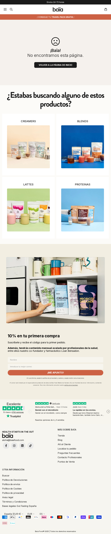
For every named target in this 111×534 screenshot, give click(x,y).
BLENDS (82, 121)
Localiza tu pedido (67, 448)
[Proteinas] (82, 210)
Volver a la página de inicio (55, 65)
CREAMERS (28, 121)
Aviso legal (7, 497)
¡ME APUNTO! (55, 372)
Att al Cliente (64, 444)
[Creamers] (28, 146)
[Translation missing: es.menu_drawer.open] (5, 9)
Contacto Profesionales (70, 457)
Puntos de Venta (66, 461)
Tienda (61, 435)
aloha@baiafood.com (13, 440)
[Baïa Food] (58, 9)
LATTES (28, 184)
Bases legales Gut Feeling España (19, 506)
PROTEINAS (82, 184)
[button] (106, 9)
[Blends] (82, 146)
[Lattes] (28, 210)
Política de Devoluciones (14, 480)
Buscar (5, 475)
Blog (60, 440)
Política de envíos (11, 484)
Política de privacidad (13, 493)
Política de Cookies (12, 488)
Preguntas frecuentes (69, 453)
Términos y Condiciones (14, 501)
